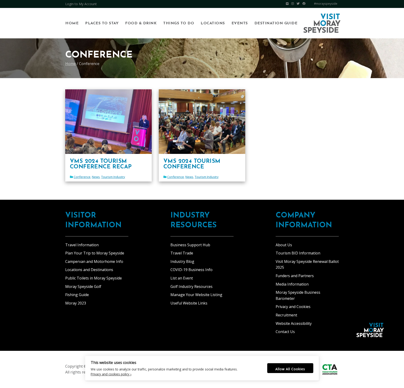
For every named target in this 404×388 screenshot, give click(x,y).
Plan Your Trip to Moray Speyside (94, 253)
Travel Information (82, 244)
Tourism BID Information (298, 253)
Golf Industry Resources (191, 286)
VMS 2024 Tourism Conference (191, 164)
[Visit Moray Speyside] (322, 23)
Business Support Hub (190, 244)
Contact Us (285, 331)
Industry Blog (182, 261)
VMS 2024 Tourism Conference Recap (101, 164)
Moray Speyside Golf (83, 286)
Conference (82, 177)
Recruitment (286, 315)
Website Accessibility (294, 323)
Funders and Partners (295, 275)
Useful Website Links (188, 303)
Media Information (292, 284)
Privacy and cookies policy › (111, 374)
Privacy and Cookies (293, 306)
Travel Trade (181, 253)
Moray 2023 (75, 303)
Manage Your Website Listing (196, 294)
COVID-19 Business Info (191, 269)
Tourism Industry (113, 177)
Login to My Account (81, 4)
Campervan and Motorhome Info (94, 261)
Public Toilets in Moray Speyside (93, 278)
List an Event (181, 278)
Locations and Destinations (89, 269)
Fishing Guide (77, 294)
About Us (284, 244)
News (96, 177)
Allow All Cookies (290, 369)
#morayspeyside (325, 4)
